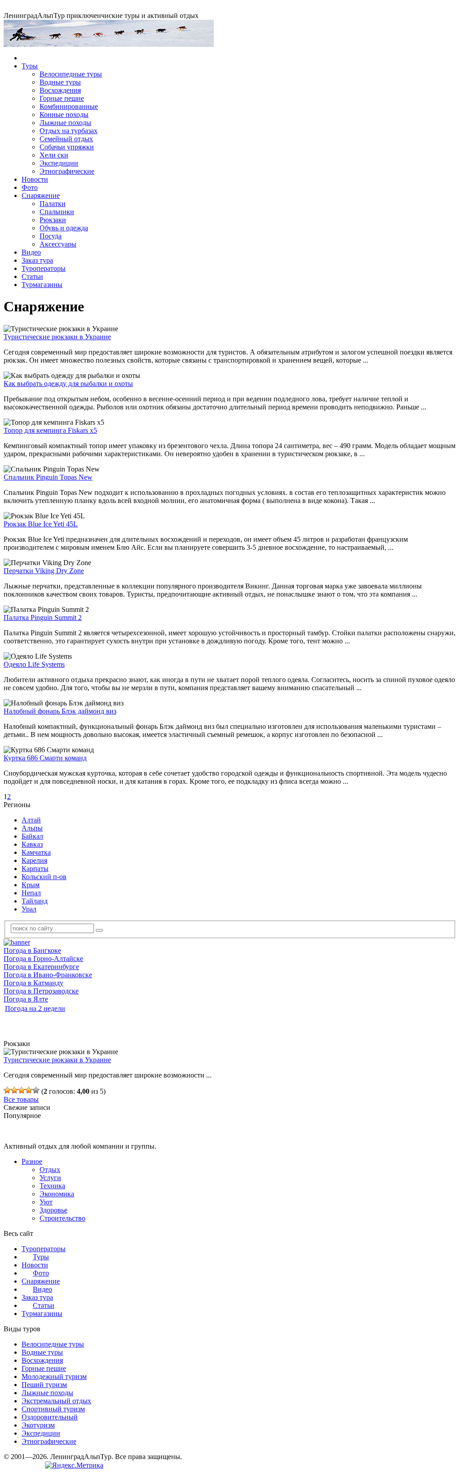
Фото (30, 187)
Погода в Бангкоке (32, 950)
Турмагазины (42, 284)
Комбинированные (69, 106)
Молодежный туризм (54, 1376)
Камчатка (36, 852)
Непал (31, 893)
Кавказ (32, 844)
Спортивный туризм (53, 1409)
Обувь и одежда (64, 228)
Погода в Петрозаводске (41, 991)
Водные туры (60, 82)
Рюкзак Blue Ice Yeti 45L (41, 524)
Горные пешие (62, 98)
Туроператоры (44, 268)
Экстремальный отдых (56, 1401)
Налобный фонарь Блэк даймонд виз (60, 711)
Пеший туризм (44, 1384)
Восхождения (60, 90)
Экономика (57, 1194)
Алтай (31, 820)
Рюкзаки (53, 220)
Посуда (51, 236)
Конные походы (64, 114)
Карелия (34, 860)
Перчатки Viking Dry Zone (44, 571)
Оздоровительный (50, 1417)
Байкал (32, 836)
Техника (52, 1186)
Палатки (53, 203)
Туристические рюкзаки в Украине (57, 337)
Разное (32, 1161)
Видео (31, 252)
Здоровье (53, 1210)
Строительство (62, 1218)
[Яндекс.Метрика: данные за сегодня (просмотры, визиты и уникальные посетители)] (74, 1465)
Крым (31, 885)
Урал (29, 909)
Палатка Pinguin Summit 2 (43, 617)
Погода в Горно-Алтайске (43, 958)
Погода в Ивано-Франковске (48, 975)
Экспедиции (59, 163)
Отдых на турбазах (68, 131)
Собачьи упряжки (67, 147)
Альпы (32, 828)
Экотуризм (38, 1425)
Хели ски (54, 155)
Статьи (32, 276)
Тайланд (35, 901)
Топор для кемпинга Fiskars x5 (50, 430)
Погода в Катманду (33, 983)
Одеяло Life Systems (34, 664)
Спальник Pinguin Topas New (48, 477)
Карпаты (35, 868)
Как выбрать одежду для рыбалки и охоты (68, 383)
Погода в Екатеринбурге (41, 966)
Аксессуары (58, 244)
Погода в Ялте (26, 999)
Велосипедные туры (71, 74)
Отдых (50, 1169)
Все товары (21, 1099)
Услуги (50, 1177)
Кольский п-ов (44, 876)
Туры (30, 66)
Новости (35, 179)
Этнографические (67, 171)
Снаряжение (41, 195)
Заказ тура (37, 260)
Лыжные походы (65, 122)
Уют (46, 1202)
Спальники (57, 212)
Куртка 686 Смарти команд (45, 758)
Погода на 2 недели (35, 1008)
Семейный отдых (66, 139)
